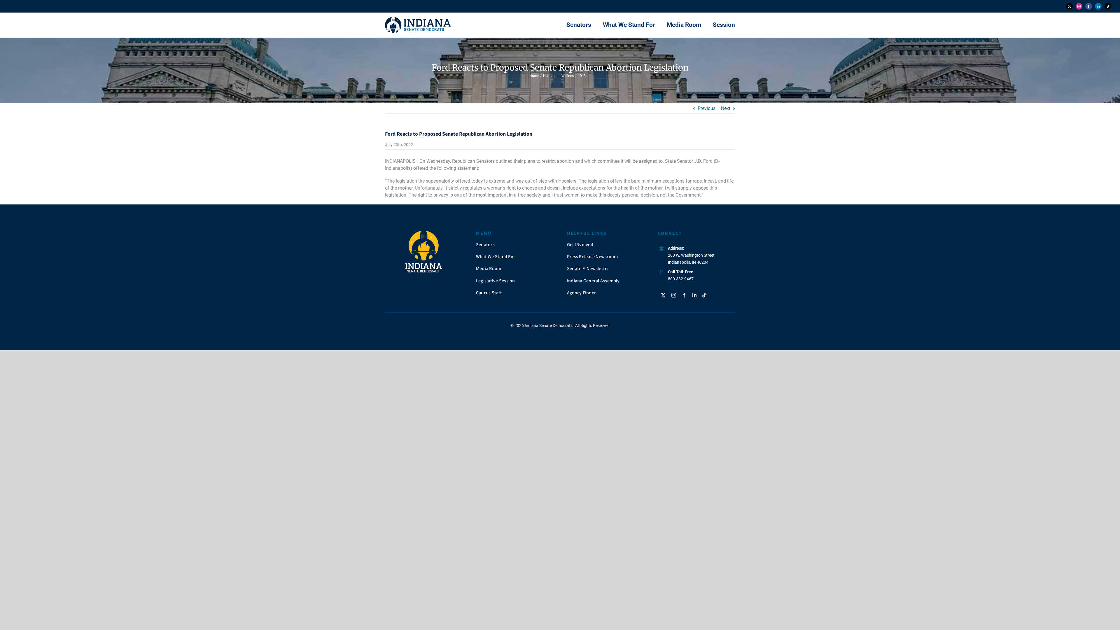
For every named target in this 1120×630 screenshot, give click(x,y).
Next (725, 108)
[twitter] (1069, 6)
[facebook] (1088, 6)
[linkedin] (1098, 6)
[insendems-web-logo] (418, 19)
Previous (706, 108)
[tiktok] (1108, 6)
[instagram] (1079, 6)
